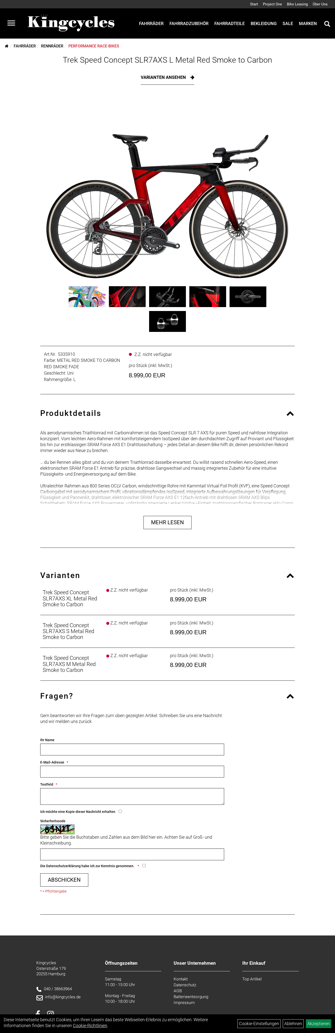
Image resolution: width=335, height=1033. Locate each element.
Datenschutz (185, 984)
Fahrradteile (229, 23)
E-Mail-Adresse (52, 762)
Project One (272, 4)
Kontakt (181, 978)
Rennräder (52, 46)
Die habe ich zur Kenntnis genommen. (87, 866)
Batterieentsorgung (191, 996)
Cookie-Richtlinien (90, 1025)
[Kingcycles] (72, 23)
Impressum (184, 1002)
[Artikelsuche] (327, 24)
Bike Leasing (297, 4)
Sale (288, 23)
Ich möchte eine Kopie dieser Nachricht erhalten (77, 812)
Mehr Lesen (167, 522)
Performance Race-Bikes (93, 46)
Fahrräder (151, 23)
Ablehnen (293, 1023)
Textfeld (46, 784)
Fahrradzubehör (188, 23)
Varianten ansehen (164, 77)
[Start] (7, 46)
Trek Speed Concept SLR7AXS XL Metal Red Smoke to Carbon (70, 598)
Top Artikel (252, 978)
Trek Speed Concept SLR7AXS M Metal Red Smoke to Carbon (69, 664)
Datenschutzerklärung (63, 866)
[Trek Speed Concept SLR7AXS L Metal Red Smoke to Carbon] (167, 189)
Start (254, 4)
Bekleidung (264, 23)
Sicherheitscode (52, 821)
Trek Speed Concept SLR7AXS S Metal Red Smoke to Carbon (68, 631)
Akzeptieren (318, 1023)
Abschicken (64, 880)
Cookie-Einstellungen (259, 1023)
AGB (178, 990)
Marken (308, 23)
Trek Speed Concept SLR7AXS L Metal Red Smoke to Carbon (167, 60)
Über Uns (320, 4)
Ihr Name (47, 740)
